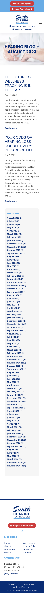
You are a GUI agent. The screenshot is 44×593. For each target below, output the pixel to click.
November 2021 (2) (16, 401)
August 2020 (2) (14, 449)
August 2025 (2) (14, 256)
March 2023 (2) (14, 349)
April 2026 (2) (13, 230)
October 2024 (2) (15, 288)
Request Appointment (22, 9)
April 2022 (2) (13, 385)
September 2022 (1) (16, 369)
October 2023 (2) (15, 327)
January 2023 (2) (15, 356)
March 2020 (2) (14, 459)
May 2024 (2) (13, 304)
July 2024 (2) (13, 298)
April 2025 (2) (13, 269)
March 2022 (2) (14, 388)
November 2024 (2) (16, 285)
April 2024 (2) (13, 308)
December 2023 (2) (16, 320)
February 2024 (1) (15, 314)
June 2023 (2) (13, 340)
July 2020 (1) (13, 452)
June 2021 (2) (13, 417)
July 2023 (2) (13, 337)
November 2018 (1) (16, 465)
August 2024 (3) (14, 295)
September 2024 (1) (16, 292)
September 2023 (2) (16, 330)
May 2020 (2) (13, 456)
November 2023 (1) (16, 324)
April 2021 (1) (13, 423)
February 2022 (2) (15, 391)
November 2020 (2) (16, 440)
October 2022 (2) (15, 366)
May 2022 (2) (13, 382)
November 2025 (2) (16, 246)
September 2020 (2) (16, 446)
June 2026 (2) (13, 224)
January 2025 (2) (15, 279)
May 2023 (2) (13, 343)
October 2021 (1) (15, 404)
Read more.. (11, 128)
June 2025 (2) (13, 263)
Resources (28, 549)
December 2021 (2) (16, 398)
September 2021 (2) (16, 407)
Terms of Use (28, 584)
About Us (8, 546)
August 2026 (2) (14, 217)
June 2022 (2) (13, 378)
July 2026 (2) (13, 221)
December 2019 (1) (16, 462)
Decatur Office (11, 563)
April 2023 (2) (13, 346)
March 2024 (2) (14, 311)
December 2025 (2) (16, 243)
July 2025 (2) (13, 259)
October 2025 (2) (15, 250)
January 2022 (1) (15, 395)
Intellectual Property (21, 587)
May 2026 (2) (13, 227)
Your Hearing (29, 543)
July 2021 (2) (13, 414)
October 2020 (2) (15, 443)
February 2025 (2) (15, 275)
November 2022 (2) (16, 362)
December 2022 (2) (16, 359)
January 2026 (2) (15, 240)
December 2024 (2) (16, 282)
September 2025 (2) (16, 253)
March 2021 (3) (14, 427)
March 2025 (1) (14, 272)
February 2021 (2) (15, 430)
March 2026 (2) (14, 234)
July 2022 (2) (13, 375)
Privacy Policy (13, 584)
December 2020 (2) (16, 436)
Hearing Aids (29, 546)
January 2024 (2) (15, 317)
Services (8, 552)
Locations (27, 552)
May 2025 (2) (13, 266)
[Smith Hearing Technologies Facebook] (22, 531)
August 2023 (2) (14, 333)
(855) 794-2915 (11, 573)
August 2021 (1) (14, 411)
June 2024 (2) (13, 301)
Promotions (9, 549)
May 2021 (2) (13, 420)
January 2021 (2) (15, 433)
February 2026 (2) (15, 237)
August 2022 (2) (14, 372)
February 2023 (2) (15, 353)
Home (7, 543)
